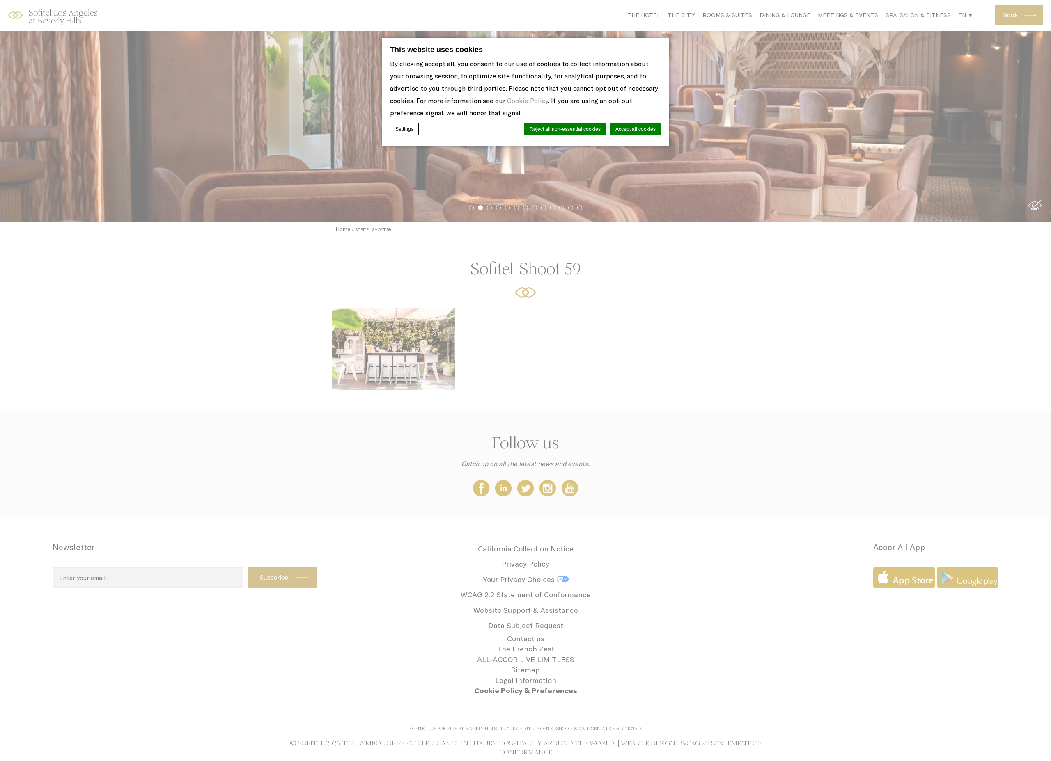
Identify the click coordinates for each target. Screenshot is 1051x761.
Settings (404, 129)
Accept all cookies (635, 129)
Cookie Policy (527, 100)
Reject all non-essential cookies (565, 129)
